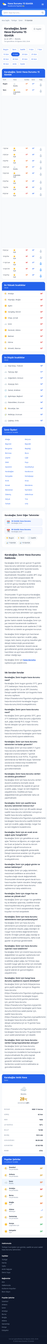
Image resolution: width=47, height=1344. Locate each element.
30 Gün (6, 59)
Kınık (7, 481)
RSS (3, 1282)
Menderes (29, 485)
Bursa (4, 1314)
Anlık (14, 64)
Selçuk (7, 499)
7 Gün (39, 49)
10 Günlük (25, 543)
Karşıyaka (8, 476)
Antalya (5, 1311)
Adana (4, 1321)
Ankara (4, 1304)
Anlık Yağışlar (7, 1269)
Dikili (7, 462)
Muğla (4, 1317)
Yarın (14, 49)
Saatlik (22, 49)
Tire (26, 499)
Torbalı (7, 504)
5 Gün (31, 49)
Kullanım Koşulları (9, 1288)
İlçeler (22, 64)
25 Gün (34, 54)
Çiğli (26, 458)
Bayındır (8, 444)
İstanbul (5, 1301)
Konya (4, 1327)
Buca (27, 453)
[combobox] (23, 12)
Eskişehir (5, 1330)
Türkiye (14, 20)
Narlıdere (28, 490)
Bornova (8, 453)
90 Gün (6, 64)
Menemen (9, 490)
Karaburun (29, 471)
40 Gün (15, 59)
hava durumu (29, 660)
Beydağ (28, 448)
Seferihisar (29, 494)
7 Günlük (11, 543)
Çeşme (7, 458)
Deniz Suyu (6, 1272)
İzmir (21, 20)
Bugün (5, 49)
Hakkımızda (6, 1285)
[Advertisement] (23, 121)
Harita (4, 1263)
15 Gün (15, 54)
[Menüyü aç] (42, 4)
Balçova (28, 439)
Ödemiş (8, 494)
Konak (7, 485)
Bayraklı (28, 444)
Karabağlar (9, 471)
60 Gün (34, 59)
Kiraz (27, 481)
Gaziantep (6, 1324)
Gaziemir (8, 467)
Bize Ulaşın (6, 1292)
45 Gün (24, 59)
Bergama (8, 448)
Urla (26, 504)
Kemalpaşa (29, 476)
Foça (26, 462)
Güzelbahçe (29, 467)
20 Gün (24, 54)
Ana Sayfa (5, 20)
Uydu (4, 1266)
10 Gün (6, 54)
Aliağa (7, 439)
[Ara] (42, 12)
